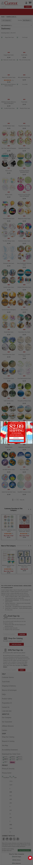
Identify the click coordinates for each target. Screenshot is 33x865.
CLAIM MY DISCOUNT (16, 440)
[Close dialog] (31, 422)
